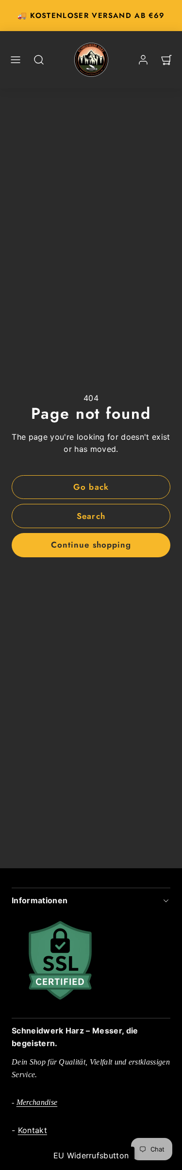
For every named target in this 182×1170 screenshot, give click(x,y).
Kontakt (32, 1130)
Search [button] (91, 516)
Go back (90, 487)
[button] (15, 59)
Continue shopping (91, 545)
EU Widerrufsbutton (91, 1155)
